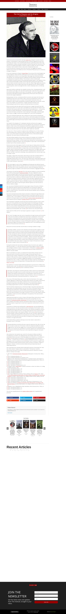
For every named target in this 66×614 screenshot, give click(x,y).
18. (8, 381)
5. (7, 361)
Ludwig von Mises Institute (28, 391)
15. (8, 377)
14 (31, 249)
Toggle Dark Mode (14, 611)
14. (8, 373)
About (19, 9)
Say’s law (21, 171)
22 (25, 339)
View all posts (10, 412)
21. (8, 387)
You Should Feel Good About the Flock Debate (33, 530)
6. (7, 362)
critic (30, 59)
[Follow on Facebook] (34, 585)
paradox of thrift (25, 199)
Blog (42, 9)
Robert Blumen (24, 15)
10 (26, 208)
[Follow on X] (30, 585)
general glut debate (24, 172)
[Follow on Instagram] (32, 585)
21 (10, 338)
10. (8, 368)
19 (34, 312)
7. (7, 363)
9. (7, 366)
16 (36, 276)
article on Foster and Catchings (35, 198)
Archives (34, 9)
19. (8, 382)
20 (10, 331)
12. (8, 371)
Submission (46, 9)
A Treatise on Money (40, 247)
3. (7, 357)
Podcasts (29, 9)
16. (8, 378)
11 (41, 210)
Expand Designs (53, 611)
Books (25, 9)
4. (7, 358)
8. (7, 365)
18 (13, 295)
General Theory (25, 73)
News (22, 9)
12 (24, 223)
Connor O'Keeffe (31, 531)
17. (8, 380)
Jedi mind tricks (30, 306)
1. (7, 353)
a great (27, 59)
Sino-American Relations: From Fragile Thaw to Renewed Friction (33, 488)
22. (8, 388)
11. (8, 370)
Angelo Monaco (31, 573)
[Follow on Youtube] (36, 585)
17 (38, 284)
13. (8, 372)
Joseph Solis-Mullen (31, 490)
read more (33, 492)
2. (7, 356)
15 (20, 267)
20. (8, 386)
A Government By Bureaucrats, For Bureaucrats (33, 571)
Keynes (36, 373)
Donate (38, 9)
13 (27, 242)
